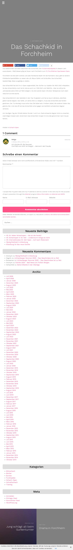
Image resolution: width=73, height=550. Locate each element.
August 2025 (11, 285)
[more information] (51, 65)
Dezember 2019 (12, 368)
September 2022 (12, 332)
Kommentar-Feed (13, 500)
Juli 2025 (9, 287)
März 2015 (10, 448)
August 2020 (11, 361)
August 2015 (11, 437)
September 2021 (12, 346)
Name (5, 197)
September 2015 (12, 435)
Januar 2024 (11, 312)
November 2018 (12, 384)
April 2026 (10, 278)
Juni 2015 (9, 442)
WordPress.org (11, 503)
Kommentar (8, 164)
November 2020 (12, 354)
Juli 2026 (9, 276)
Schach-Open (14, 127)
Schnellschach (12, 482)
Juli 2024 (9, 307)
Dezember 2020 (12, 352)
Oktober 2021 (11, 343)
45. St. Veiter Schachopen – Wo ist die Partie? (23, 235)
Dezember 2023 (12, 314)
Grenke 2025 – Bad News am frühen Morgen (32, 262)
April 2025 (10, 292)
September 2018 (12, 388)
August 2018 (11, 390)
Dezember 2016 (12, 408)
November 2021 (12, 341)
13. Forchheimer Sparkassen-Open (58, 71)
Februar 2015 (11, 451)
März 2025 (10, 294)
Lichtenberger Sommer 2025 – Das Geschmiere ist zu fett (36, 258)
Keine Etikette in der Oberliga (28, 265)
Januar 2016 (10, 426)
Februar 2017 (11, 404)
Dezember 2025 (12, 283)
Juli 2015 (9, 439)
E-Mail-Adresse (32, 197)
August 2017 (11, 401)
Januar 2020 (11, 366)
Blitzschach (10, 471)
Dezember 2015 (12, 428)
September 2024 (12, 303)
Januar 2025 (11, 299)
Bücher (9, 473)
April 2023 (10, 325)
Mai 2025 (9, 290)
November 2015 (12, 431)
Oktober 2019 (11, 372)
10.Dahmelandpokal (49, 68)
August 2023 (11, 319)
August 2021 (11, 348)
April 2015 (10, 446)
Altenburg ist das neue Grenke (18, 244)
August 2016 (11, 410)
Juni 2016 (9, 415)
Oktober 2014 (11, 460)
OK (56, 548)
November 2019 (12, 370)
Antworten (67, 139)
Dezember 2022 (12, 328)
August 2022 (11, 334)
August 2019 (11, 377)
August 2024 (11, 305)
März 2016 (10, 422)
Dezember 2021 (12, 339)
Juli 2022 (9, 337)
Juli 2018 (9, 392)
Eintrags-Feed (11, 498)
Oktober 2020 (11, 357)
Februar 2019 (11, 379)
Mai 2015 (9, 444)
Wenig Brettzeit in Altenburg (17, 242)
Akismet (28, 194)
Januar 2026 (11, 281)
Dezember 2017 (12, 397)
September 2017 (12, 399)
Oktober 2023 (11, 316)
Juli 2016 (9, 413)
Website (52, 197)
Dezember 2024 (12, 301)
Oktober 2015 (11, 433)
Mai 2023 (9, 323)
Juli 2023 (9, 321)
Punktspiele (10, 478)
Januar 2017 (10, 406)
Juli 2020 (9, 363)
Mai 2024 (9, 310)
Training (9, 484)
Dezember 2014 (12, 455)
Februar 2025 (11, 296)
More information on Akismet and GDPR (51, 194)
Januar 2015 (10, 453)
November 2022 (12, 330)
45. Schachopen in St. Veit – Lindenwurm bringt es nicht (28, 238)
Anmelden (10, 496)
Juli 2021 (9, 350)
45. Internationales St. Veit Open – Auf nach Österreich (27, 240)
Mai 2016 (9, 417)
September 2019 (12, 375)
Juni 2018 (9, 395)
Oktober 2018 (11, 386)
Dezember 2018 (12, 381)
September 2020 (12, 359)
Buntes (9, 476)
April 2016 (10, 419)
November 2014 (12, 457)
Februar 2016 (11, 424)
